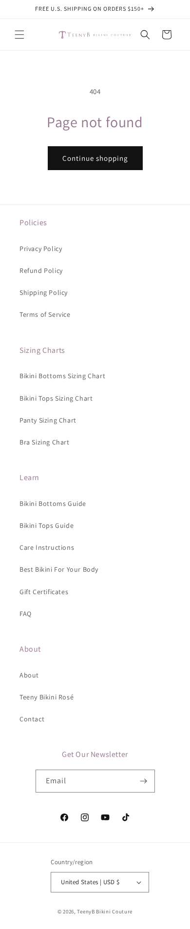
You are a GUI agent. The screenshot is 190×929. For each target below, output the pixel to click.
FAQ (25, 613)
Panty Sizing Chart (47, 420)
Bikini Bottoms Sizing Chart (62, 375)
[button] (19, 34)
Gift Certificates (43, 591)
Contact (31, 719)
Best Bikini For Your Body (58, 569)
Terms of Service (45, 314)
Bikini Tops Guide (46, 525)
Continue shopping (95, 158)
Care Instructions (46, 547)
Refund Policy (41, 270)
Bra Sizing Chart (44, 442)
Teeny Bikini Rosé (46, 697)
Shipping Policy (43, 292)
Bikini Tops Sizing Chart (56, 398)
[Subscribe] (143, 781)
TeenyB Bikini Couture (105, 911)
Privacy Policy (40, 248)
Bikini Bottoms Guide (52, 503)
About (29, 675)
